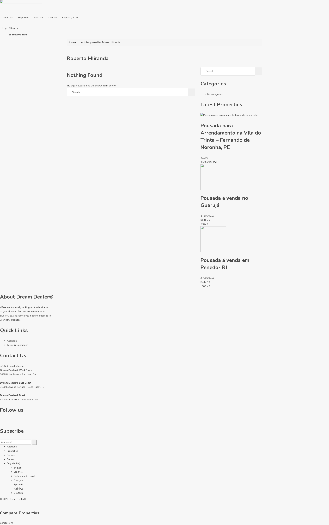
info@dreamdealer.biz (12, 366)
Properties (23, 17)
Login (6, 28)
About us (8, 17)
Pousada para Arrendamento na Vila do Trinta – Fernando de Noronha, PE (230, 136)
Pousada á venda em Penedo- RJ (224, 264)
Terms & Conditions (17, 345)
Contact (52, 17)
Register (15, 28)
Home (72, 42)
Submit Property (18, 34)
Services (38, 17)
